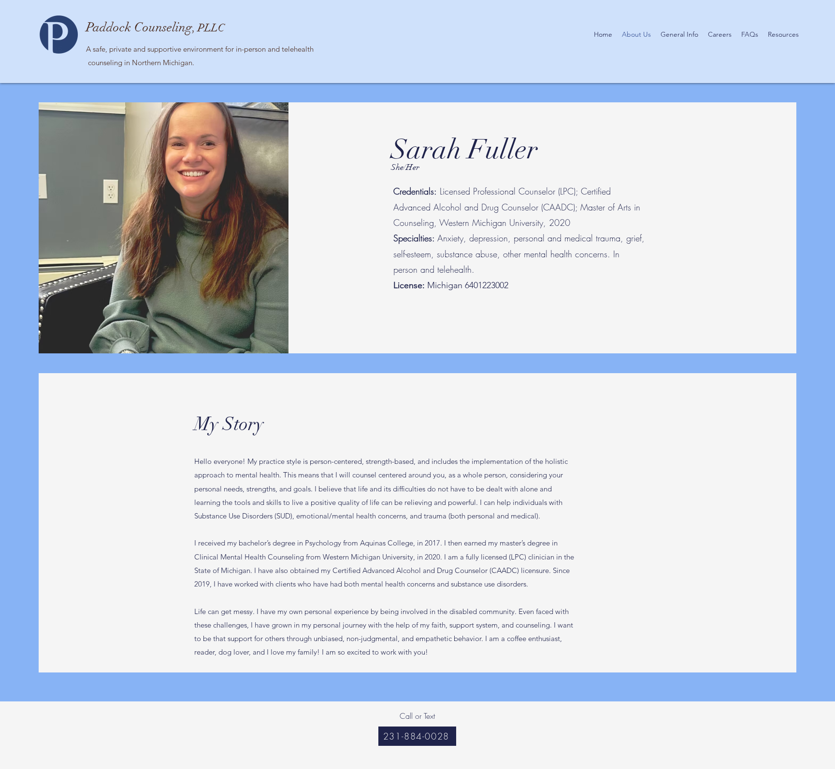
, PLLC (155, 27)
